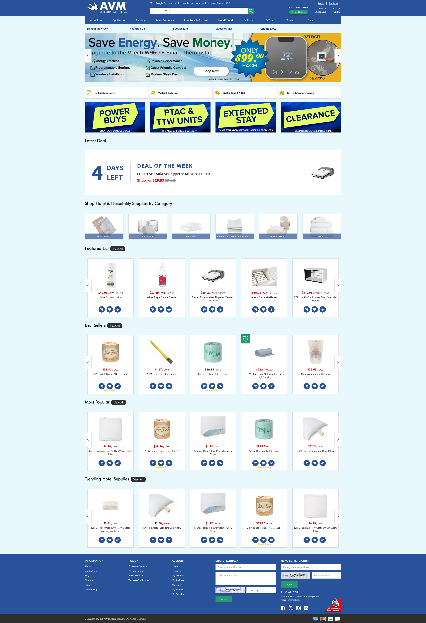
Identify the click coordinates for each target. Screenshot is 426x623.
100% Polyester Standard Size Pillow (315, 450)
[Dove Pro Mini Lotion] (110, 274)
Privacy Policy (135, 570)
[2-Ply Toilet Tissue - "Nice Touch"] (110, 351)
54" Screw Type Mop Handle (161, 373)
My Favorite (178, 594)
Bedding (141, 20)
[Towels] (321, 226)
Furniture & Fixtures (196, 20)
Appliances (118, 20)
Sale (310, 20)
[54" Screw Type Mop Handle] (161, 351)
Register (333, 3)
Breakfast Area (165, 20)
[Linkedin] (306, 608)
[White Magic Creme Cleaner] (161, 274)
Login (321, 3)
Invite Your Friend (233, 92)
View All (118, 248)
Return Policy (135, 575)
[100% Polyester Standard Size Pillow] (315, 428)
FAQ (87, 575)
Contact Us (91, 570)
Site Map (89, 580)
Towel (290, 20)
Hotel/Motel (225, 20)
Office (269, 20)
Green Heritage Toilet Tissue (213, 373)
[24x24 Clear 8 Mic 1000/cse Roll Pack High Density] (264, 351)
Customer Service (137, 566)
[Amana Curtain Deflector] (264, 274)
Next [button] (337, 56)
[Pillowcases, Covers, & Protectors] (234, 226)
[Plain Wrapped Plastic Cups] (315, 351)
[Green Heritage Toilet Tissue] (213, 351)
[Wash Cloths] (104, 226)
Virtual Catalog (168, 93)
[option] (213, 57)
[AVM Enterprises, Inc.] (110, 6)
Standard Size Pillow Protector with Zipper (213, 452)
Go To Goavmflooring (300, 93)
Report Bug (91, 589)
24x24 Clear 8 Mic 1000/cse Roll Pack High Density (264, 375)
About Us (90, 566)
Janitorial (248, 20)
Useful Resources (104, 93)
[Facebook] (283, 608)
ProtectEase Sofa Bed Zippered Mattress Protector (175, 173)
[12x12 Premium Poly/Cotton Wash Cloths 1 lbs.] (110, 428)
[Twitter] (290, 608)
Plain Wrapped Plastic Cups (315, 373)
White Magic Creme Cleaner (162, 297)
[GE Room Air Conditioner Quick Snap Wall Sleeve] (315, 274)
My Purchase (178, 589)
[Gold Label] (191, 226)
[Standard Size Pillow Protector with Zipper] (213, 428)
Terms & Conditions (138, 580)
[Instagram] (298, 608)
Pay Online (299, 11)
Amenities (96, 20)
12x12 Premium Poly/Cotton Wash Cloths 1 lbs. (110, 452)
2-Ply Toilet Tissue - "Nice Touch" (110, 373)
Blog (87, 584)
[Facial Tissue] (278, 226)
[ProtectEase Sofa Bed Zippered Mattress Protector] (322, 172)
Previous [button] (88, 56)
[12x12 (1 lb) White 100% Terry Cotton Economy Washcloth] (110, 505)
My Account (178, 575)
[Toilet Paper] (147, 226)
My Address (178, 580)
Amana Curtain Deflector (264, 297)
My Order (177, 584)
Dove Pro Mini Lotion (111, 297)
